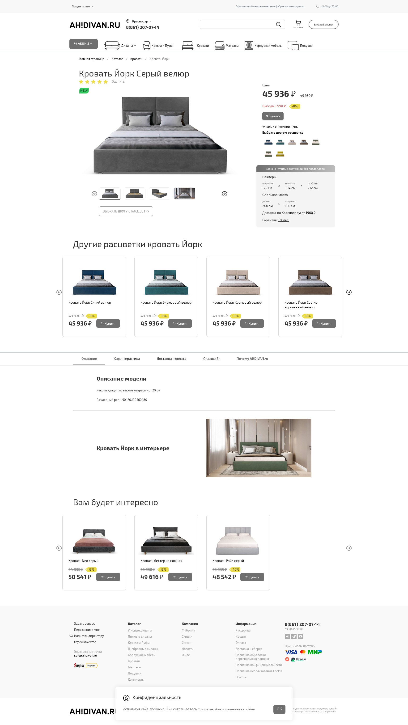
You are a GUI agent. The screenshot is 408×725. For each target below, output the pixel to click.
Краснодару (291, 213)
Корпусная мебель (268, 45)
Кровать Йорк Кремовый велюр (237, 302)
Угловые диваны (140, 630)
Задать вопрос (84, 623)
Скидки (187, 636)
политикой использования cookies (228, 709)
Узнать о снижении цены (280, 127)
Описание (89, 358)
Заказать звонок (323, 24)
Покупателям (81, 6)
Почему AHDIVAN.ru (252, 358)
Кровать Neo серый (83, 561)
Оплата (241, 642)
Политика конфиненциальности (259, 665)
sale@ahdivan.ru (85, 655)
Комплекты (136, 679)
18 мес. (283, 220)
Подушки (307, 45)
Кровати (203, 45)
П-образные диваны (143, 649)
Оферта (241, 677)
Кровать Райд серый (228, 561)
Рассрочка (243, 630)
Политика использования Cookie (259, 671)
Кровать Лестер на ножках (161, 561)
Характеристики (127, 358)
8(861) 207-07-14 (142, 27)
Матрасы (232, 45)
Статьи (186, 642)
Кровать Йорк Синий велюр (89, 302)
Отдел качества (85, 642)
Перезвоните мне (87, 630)
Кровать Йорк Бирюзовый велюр (165, 302)
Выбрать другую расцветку (126, 211)
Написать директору (89, 636)
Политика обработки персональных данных (252, 657)
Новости (188, 649)
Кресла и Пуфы (162, 45)
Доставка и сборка (249, 649)
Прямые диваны (140, 636)
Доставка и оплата (171, 358)
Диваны (127, 45)
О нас (186, 655)
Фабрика (188, 630)
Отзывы (211, 358)
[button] (224, 193)
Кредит (241, 636)
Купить (274, 116)
